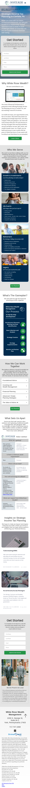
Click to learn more (7, 494)
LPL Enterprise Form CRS (8, 783)
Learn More (15, 138)
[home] (13, 3)
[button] (25, 3)
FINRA (3, 786)
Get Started (15, 286)
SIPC (3, 785)
